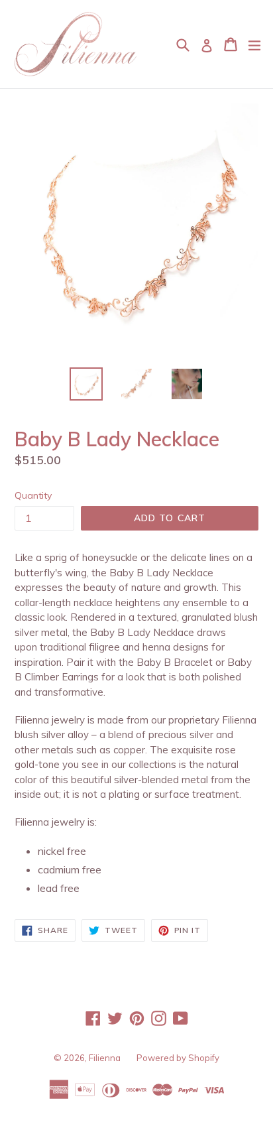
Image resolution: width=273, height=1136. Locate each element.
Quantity (33, 495)
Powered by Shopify (177, 1057)
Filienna (105, 1057)
